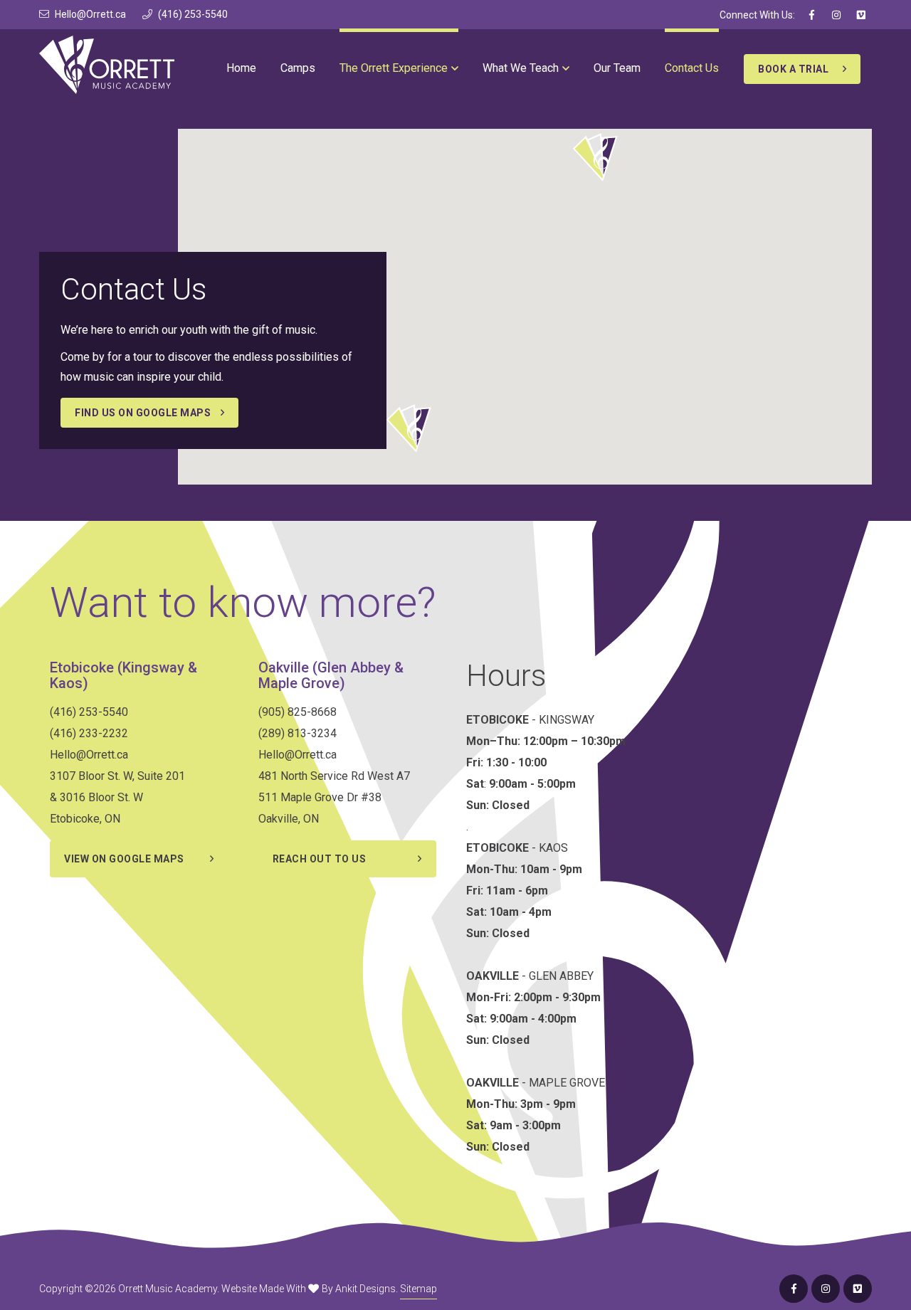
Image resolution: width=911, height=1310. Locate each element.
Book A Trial (793, 69)
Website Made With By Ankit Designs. (309, 1288)
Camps (297, 68)
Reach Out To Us (320, 859)
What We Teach (521, 68)
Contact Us (692, 68)
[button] (595, 156)
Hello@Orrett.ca (90, 14)
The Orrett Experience (393, 68)
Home (241, 68)
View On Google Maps (124, 859)
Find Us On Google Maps (143, 412)
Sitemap (418, 1288)
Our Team (617, 68)
